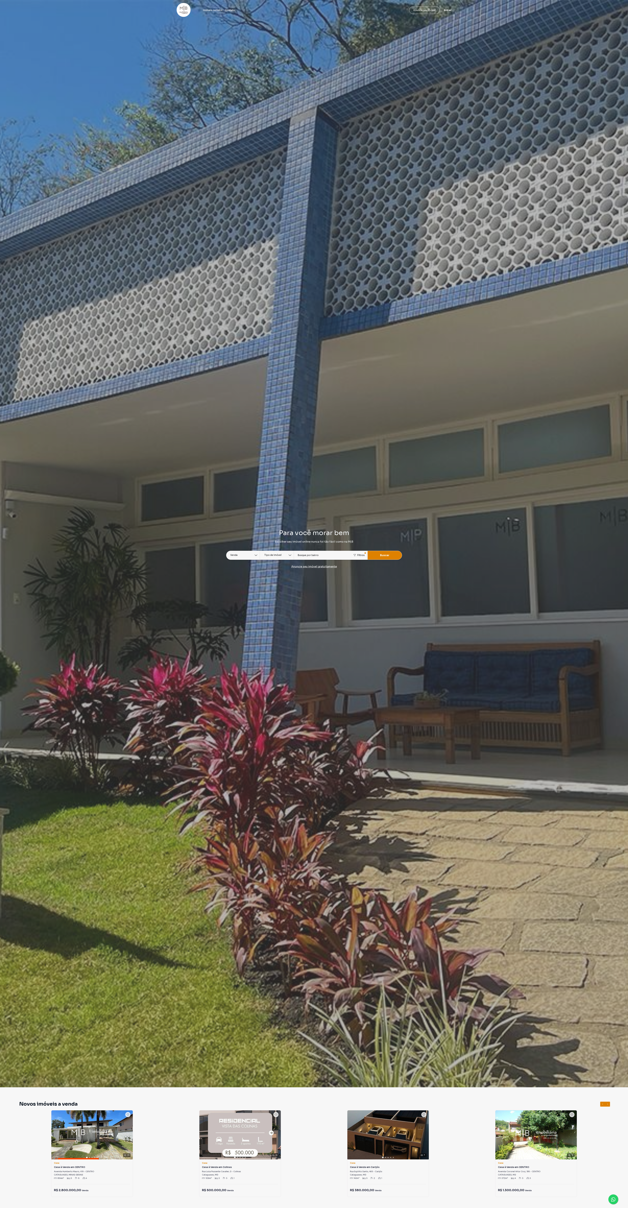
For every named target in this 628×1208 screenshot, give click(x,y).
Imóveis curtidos (212, 10)
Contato (230, 10)
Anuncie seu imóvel (424, 10)
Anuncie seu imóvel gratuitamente (314, 566)
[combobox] (330, 555)
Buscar (384, 555)
